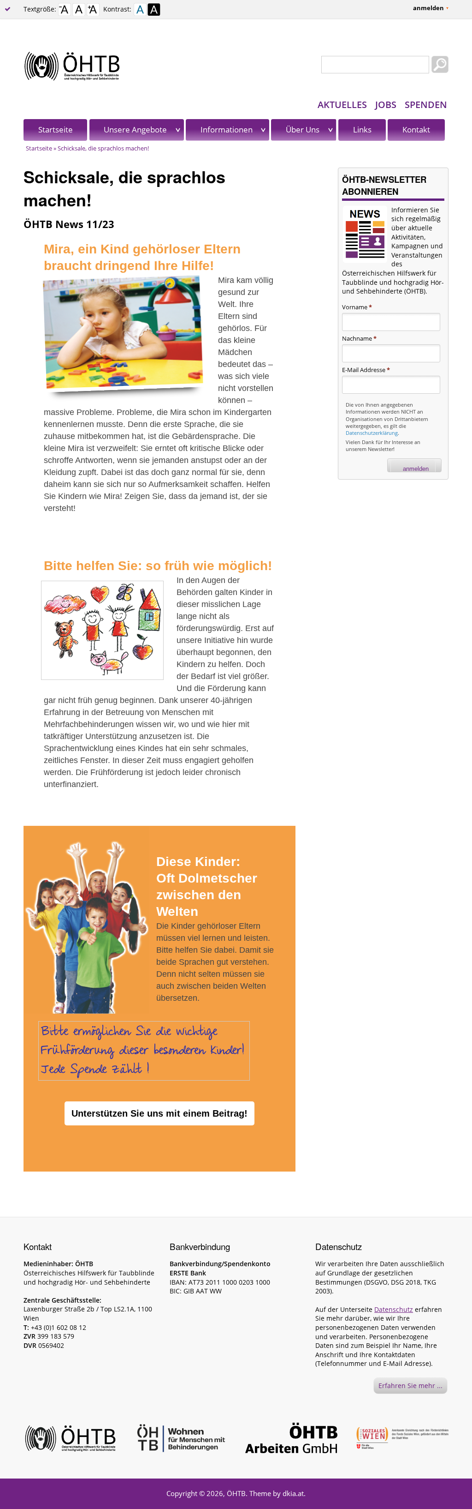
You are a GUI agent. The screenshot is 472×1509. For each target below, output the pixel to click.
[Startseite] (236, 66)
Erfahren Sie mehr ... (410, 1385)
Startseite (55, 129)
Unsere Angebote (135, 129)
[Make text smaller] (64, 11)
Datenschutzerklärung (372, 432)
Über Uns (302, 129)
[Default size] (78, 11)
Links (362, 129)
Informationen (227, 129)
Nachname (359, 338)
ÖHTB (236, 1493)
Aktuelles (342, 104)
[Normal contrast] (140, 11)
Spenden (426, 104)
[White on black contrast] (154, 11)
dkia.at (293, 1493)
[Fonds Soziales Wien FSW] (402, 1439)
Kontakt (416, 129)
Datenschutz (393, 1309)
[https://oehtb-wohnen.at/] (181, 1439)
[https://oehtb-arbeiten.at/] (291, 1439)
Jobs (385, 104)
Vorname (357, 307)
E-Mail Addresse (366, 370)
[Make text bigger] (93, 11)
